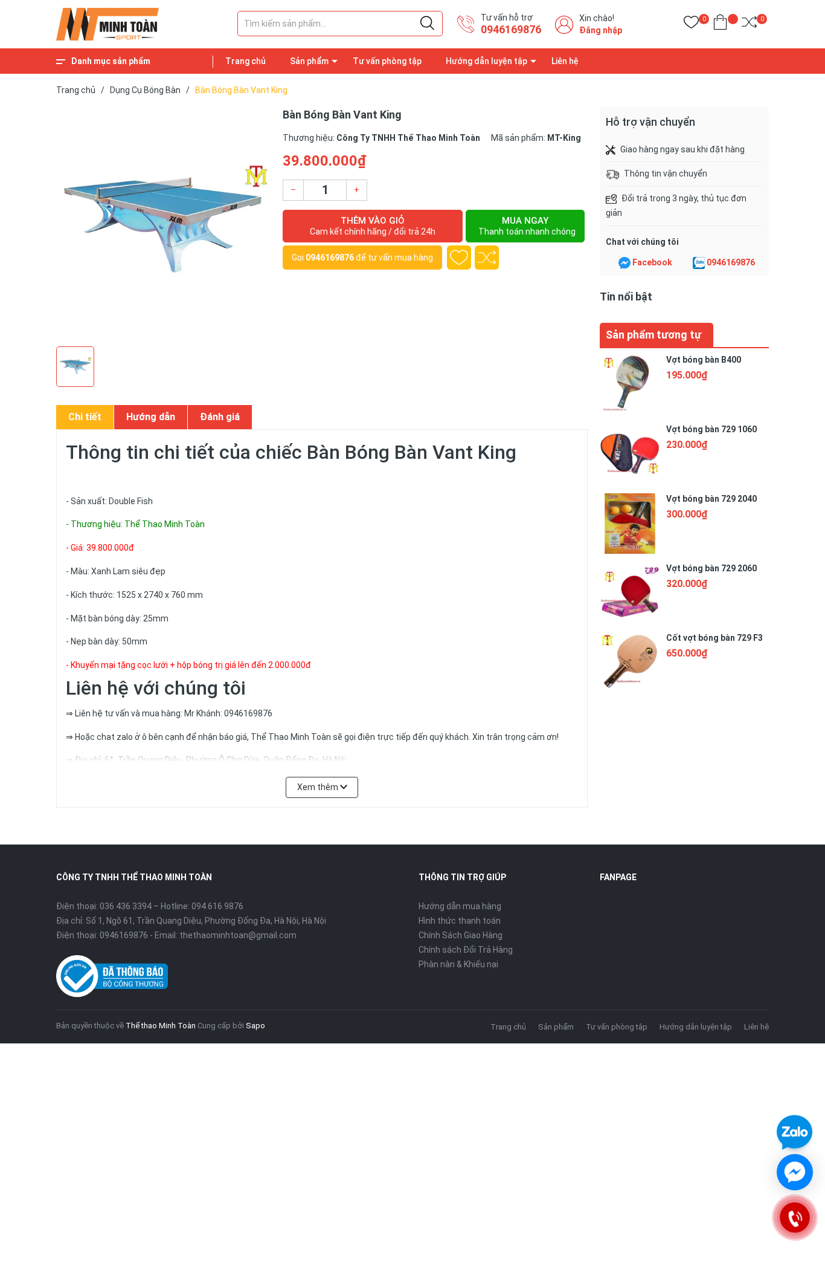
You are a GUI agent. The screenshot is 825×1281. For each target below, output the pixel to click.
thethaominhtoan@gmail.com (238, 935)
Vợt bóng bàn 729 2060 (711, 568)
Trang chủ (245, 61)
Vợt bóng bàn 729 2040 (711, 499)
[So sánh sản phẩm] (749, 24)
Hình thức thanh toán (460, 921)
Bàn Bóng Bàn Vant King (411, 452)
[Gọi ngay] (794, 1217)
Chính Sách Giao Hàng (460, 935)
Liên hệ (565, 61)
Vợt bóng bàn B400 (703, 360)
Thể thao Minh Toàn (161, 1025)
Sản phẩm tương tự (653, 334)
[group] (163, 223)
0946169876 (511, 29)
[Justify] (427, 23)
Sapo (255, 1025)
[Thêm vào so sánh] (487, 257)
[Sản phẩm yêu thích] (691, 24)
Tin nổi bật (626, 296)
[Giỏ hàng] (720, 24)
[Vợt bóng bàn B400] (630, 384)
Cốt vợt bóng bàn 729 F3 (714, 638)
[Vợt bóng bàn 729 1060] (630, 454)
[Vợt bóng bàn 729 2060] (630, 593)
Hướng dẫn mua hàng (460, 906)
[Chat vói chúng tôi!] (795, 1172)
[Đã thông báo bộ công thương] (112, 975)
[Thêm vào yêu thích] (459, 257)
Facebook (652, 262)
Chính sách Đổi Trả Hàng (466, 950)
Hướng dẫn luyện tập (486, 61)
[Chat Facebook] (624, 263)
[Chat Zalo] (699, 263)
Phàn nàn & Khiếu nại (458, 964)
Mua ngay (527, 225)
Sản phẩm (309, 61)
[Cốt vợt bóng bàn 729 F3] (630, 662)
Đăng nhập (600, 30)
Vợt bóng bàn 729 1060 (711, 429)
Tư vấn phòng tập (387, 61)
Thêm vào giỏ (372, 225)
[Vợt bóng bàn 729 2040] (630, 523)
